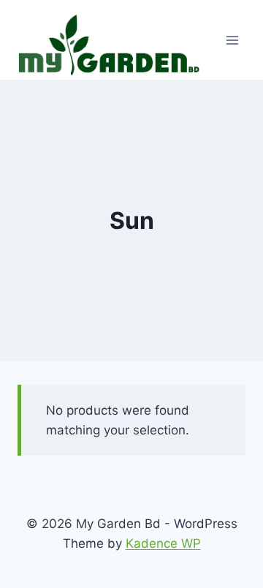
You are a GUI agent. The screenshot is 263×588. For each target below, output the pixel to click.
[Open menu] (231, 40)
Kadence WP (163, 543)
